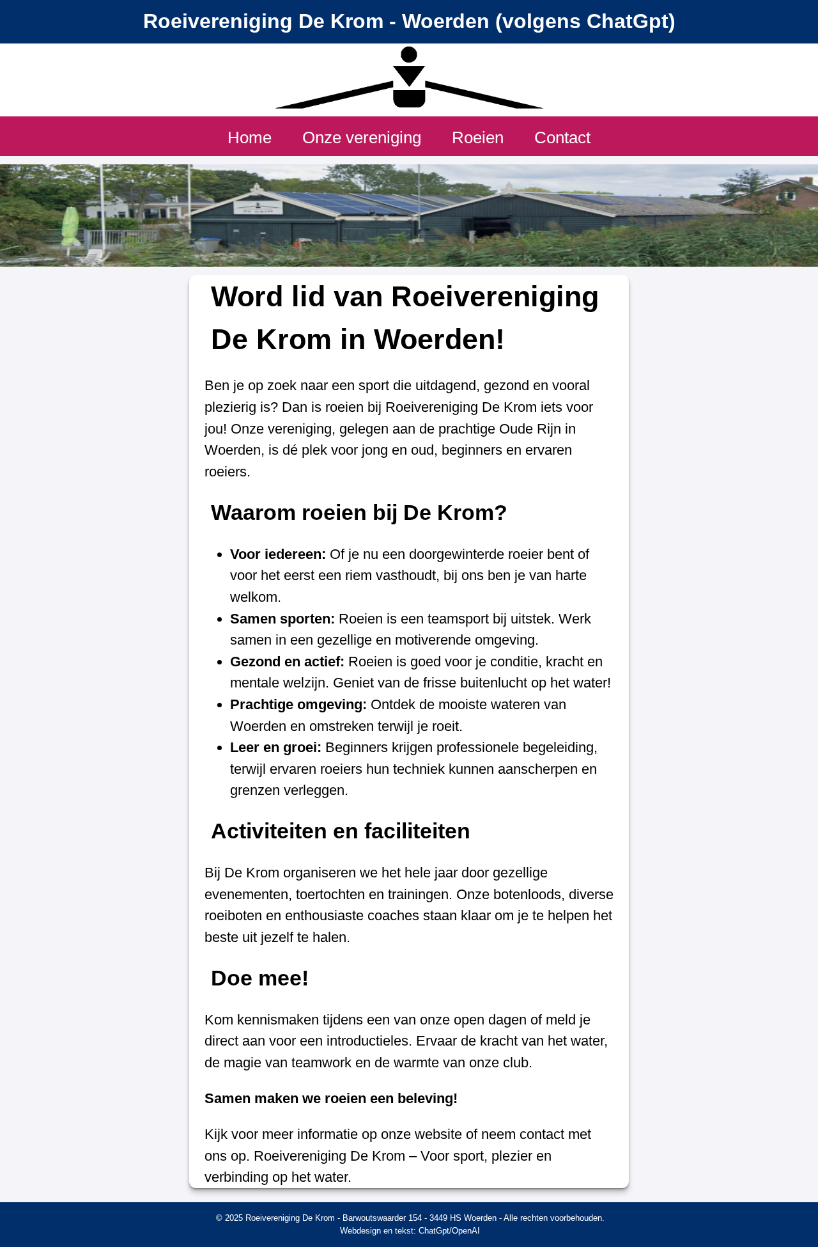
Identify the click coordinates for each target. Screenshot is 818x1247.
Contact (562, 137)
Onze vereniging (361, 137)
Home (250, 137)
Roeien (478, 137)
